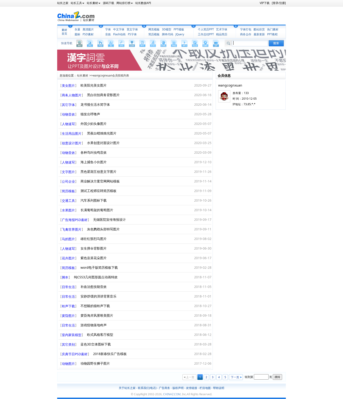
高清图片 (88, 29)
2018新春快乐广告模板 (110, 354)
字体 (108, 29)
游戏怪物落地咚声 (93, 325)
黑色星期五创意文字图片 (98, 171)
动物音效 (68, 114)
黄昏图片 (68, 315)
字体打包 (245, 29)
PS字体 (132, 34)
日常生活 (68, 287)
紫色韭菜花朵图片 (93, 258)
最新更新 (259, 34)
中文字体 (118, 29)
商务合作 (245, 34)
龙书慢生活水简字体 (95, 104)
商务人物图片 (71, 95)
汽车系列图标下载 (93, 200)
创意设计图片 (71, 143)
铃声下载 (68, 306)
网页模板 (154, 29)
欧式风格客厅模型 (100, 334)
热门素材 (272, 29)
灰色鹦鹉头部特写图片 (103, 229)
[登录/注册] (279, 3)
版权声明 (178, 388)
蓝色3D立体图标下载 (95, 344)
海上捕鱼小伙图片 (93, 162)
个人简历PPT (206, 29)
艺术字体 (221, 29)
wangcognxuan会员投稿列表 (111, 75)
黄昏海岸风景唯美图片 (96, 315)
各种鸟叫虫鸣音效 (93, 152)
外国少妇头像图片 (93, 123)
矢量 (77, 29)
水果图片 (68, 210)
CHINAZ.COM (172, 394)
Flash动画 (119, 34)
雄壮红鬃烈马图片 (93, 238)
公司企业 (68, 181)
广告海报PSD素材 (75, 220)
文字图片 (68, 172)
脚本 (65, 277)
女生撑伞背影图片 (93, 248)
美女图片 (68, 85)
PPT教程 (272, 34)
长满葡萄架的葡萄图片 (96, 210)
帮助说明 (218, 388)
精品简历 (221, 34)
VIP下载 (265, 3)
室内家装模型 (71, 335)
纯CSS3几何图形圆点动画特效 (96, 277)
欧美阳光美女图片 (93, 85)
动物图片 (68, 363)
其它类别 (68, 344)
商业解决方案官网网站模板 (100, 181)
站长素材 (82, 75)
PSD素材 (88, 34)
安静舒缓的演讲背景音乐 (98, 296)
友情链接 (191, 388)
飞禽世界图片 (71, 229)
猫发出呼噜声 (90, 114)
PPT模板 (179, 29)
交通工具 (68, 200)
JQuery (179, 34)
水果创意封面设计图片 (103, 143)
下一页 (235, 377)
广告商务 (164, 388)
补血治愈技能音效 (93, 286)
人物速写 (68, 124)
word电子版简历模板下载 (99, 267)
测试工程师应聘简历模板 (98, 191)
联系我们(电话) (147, 388)
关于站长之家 (127, 388)
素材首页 (64, 32)
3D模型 (166, 29)
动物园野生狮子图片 (95, 363)
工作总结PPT (206, 34)
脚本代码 (167, 34)
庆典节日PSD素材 (75, 354)
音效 (108, 34)
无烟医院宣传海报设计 (109, 219)
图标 (77, 34)
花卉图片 (68, 258)
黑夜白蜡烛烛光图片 (101, 133)
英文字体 (132, 29)
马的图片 (68, 239)
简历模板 (154, 34)
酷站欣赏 (259, 29)
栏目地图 (205, 388)
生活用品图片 (71, 133)
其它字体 (68, 104)
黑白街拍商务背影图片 (103, 95)
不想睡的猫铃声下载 (95, 306)
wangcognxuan (230, 85)
